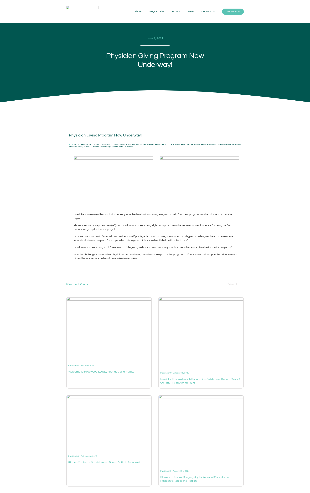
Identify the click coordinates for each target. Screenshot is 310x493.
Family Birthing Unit (134, 144)
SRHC (121, 147)
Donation (115, 144)
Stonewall (129, 147)
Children (95, 144)
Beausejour (86, 144)
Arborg (77, 144)
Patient (96, 147)
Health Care (166, 144)
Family (122, 144)
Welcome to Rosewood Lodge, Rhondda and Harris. (101, 371)
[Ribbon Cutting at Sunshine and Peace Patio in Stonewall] (109, 397)
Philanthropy (105, 147)
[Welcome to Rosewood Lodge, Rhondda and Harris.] (109, 299)
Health (157, 144)
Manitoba (88, 147)
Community (105, 144)
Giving (151, 144)
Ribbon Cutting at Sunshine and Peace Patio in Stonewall (104, 462)
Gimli (146, 144)
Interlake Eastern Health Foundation (201, 144)
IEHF (183, 144)
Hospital (176, 144)
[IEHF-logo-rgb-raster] (82, 7)
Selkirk (115, 147)
